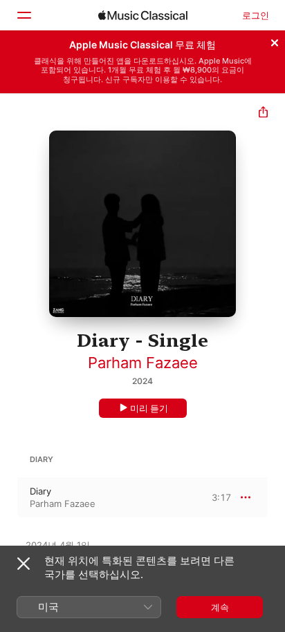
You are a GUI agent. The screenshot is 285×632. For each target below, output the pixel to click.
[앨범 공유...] (263, 113)
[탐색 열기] (23, 15)
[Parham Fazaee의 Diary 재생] (9, 497)
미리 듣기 (149, 408)
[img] (142, 15)
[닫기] (274, 40)
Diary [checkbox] (40, 491)
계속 (220, 607)
